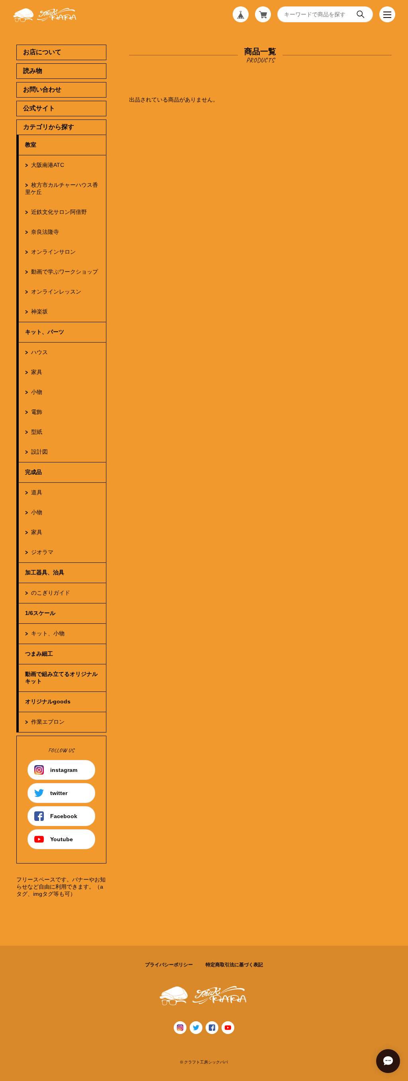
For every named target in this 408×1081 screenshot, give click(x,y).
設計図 (39, 451)
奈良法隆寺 (45, 232)
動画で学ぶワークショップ (64, 271)
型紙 (36, 432)
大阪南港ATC (47, 165)
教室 (30, 144)
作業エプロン (48, 722)
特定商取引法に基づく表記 (234, 964)
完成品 (33, 472)
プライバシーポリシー (169, 964)
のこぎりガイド (50, 592)
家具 (36, 372)
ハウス (39, 352)
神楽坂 (39, 311)
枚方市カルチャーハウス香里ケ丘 (61, 188)
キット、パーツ (44, 332)
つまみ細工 (39, 653)
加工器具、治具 (44, 572)
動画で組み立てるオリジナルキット (61, 677)
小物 (36, 392)
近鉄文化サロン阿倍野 (59, 212)
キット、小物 (48, 633)
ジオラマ (42, 552)
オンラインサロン (53, 252)
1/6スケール (40, 613)
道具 (36, 492)
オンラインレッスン (56, 291)
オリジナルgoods (48, 701)
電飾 (36, 412)
